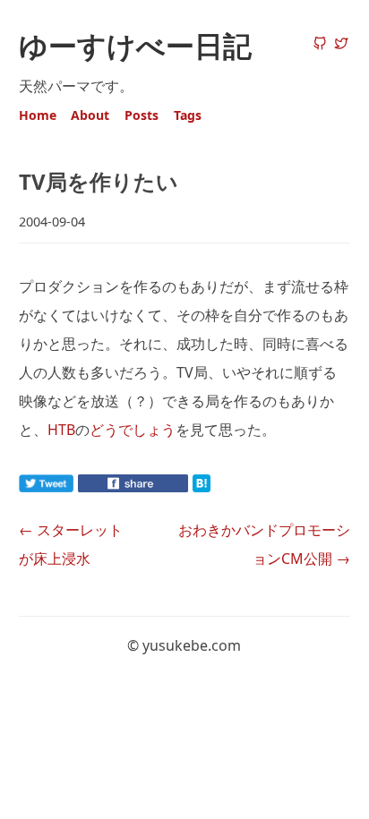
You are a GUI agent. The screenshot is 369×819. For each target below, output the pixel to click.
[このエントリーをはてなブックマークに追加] (230, 487)
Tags (188, 115)
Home (37, 115)
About (90, 115)
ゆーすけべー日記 (135, 45)
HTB (61, 429)
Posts (141, 115)
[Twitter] (341, 45)
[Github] (320, 45)
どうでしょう (133, 429)
